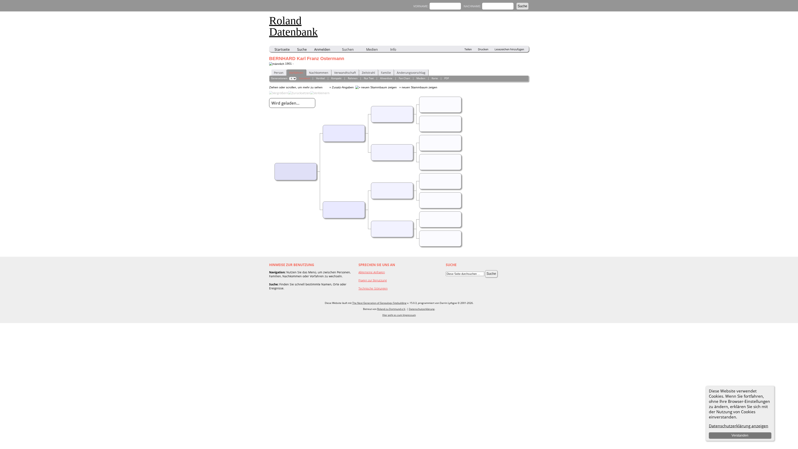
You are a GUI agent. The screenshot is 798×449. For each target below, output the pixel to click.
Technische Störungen (373, 288)
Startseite (282, 49)
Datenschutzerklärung (422, 309)
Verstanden (740, 435)
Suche (302, 49)
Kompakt (336, 78)
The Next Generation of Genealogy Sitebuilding (379, 303)
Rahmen (352, 78)
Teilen (468, 49)
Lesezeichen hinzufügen (509, 49)
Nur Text (369, 78)
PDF (446, 78)
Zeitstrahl (368, 73)
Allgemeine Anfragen (371, 272)
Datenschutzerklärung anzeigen (738, 425)
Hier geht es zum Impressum (399, 315)
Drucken (483, 49)
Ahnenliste (386, 78)
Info (393, 49)
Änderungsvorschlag (411, 73)
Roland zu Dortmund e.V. (391, 309)
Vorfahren (296, 73)
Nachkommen (318, 73)
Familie (386, 73)
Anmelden (322, 49)
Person (278, 73)
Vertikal (320, 78)
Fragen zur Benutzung (372, 280)
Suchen (348, 49)
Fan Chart (404, 78)
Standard (304, 78)
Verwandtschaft (345, 73)
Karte (435, 78)
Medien (372, 49)
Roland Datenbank (293, 26)
